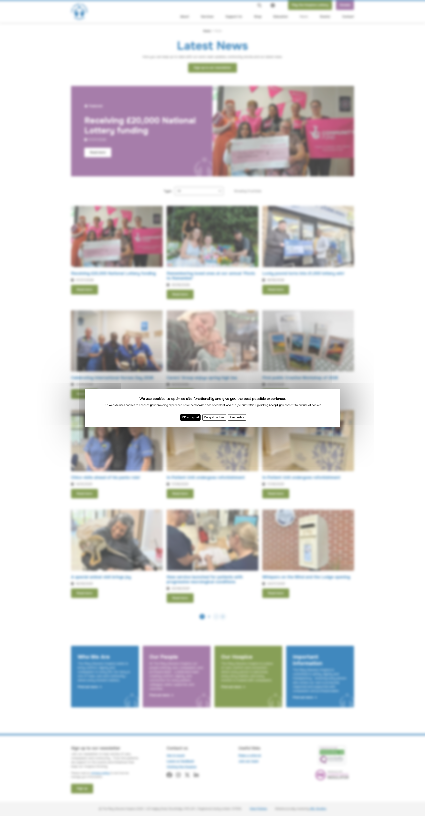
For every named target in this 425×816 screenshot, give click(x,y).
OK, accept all (190, 417)
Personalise (237, 417)
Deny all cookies (214, 417)
